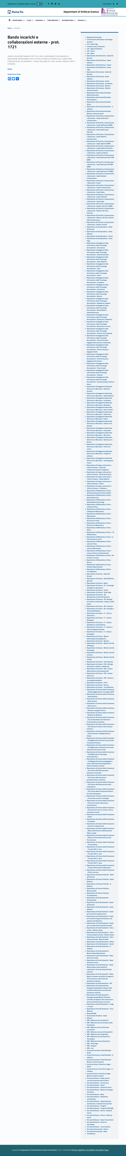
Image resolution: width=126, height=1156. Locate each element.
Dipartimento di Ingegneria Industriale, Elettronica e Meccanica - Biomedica (99, 404)
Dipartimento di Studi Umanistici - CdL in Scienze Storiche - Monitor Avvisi (100, 938)
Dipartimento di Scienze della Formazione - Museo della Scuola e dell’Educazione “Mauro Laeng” (100, 830)
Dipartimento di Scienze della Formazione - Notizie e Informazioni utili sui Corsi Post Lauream (100, 837)
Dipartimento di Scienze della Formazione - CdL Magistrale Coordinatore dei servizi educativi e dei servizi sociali (100, 747)
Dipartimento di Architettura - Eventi (99, 65)
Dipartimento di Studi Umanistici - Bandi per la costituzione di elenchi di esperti (100, 924)
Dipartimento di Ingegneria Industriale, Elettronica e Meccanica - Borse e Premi (100, 408)
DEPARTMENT (18, 20)
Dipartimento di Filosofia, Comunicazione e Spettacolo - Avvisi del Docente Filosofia (100, 129)
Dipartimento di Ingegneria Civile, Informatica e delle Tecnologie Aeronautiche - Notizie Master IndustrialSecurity (98, 309)
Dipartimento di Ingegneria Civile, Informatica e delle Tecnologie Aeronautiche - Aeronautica (98, 245)
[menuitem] (10, 20)
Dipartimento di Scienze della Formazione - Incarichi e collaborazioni (100, 825)
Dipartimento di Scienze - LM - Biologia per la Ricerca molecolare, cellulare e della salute (100, 601)
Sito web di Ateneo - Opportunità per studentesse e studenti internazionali (99, 1102)
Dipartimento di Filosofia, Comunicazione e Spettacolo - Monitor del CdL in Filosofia (100, 210)
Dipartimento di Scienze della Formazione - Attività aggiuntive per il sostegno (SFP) (100, 690)
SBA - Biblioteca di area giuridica (97, 1034)
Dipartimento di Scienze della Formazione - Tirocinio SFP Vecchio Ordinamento (100, 866)
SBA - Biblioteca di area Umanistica (98, 1041)
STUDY (29, 20)
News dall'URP (91, 1013)
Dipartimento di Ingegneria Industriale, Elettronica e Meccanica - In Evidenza (99, 399)
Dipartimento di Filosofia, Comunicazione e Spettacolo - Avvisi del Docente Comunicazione (100, 118)
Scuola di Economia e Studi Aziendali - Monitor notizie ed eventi (99, 1061)
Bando (10, 69)
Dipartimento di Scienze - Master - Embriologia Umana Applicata (98, 637)
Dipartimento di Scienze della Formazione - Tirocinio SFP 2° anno (100, 848)
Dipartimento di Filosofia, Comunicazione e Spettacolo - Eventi (100, 182)
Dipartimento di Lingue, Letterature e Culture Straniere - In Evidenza (99, 487)
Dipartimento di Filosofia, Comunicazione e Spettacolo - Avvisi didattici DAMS (100, 142)
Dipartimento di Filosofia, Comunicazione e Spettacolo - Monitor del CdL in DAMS (100, 205)
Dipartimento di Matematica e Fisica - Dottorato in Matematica (99, 524)
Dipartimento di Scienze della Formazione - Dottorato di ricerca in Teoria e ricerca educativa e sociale (100, 810)
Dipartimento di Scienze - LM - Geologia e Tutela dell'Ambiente (100, 610)
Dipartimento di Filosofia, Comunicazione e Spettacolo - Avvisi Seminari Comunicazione (100, 176)
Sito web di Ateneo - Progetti (96, 1106)
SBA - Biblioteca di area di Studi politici (100, 1032)
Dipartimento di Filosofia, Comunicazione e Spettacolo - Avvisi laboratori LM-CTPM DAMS (100, 157)
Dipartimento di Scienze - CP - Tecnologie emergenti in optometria (100, 586)
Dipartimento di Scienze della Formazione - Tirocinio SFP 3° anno (100, 852)
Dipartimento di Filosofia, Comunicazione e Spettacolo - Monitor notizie (100, 223)
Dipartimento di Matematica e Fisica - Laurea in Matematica (99, 547)
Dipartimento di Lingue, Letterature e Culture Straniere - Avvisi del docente (99, 473)
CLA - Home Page (92, 44)
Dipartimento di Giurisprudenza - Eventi (100, 236)
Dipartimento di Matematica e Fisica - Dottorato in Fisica (99, 519)
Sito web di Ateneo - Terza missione (98, 1127)
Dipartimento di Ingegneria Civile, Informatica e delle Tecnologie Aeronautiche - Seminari (98, 372)
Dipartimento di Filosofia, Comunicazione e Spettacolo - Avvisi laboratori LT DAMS (100, 170)
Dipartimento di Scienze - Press (97, 683)
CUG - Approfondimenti (94, 49)
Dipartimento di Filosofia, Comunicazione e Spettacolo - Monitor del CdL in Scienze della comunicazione (100, 217)
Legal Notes (82, 1150)
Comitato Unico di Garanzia (96, 46)
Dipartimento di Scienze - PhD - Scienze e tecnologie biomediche (100, 679)
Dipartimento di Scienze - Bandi (97, 583)
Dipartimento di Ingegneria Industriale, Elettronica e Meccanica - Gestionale (99, 429)
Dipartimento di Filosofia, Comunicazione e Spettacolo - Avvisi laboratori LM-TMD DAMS (100, 164)
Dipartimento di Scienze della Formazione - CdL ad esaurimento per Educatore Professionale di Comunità (100, 719)
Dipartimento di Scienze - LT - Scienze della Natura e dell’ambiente (99, 623)
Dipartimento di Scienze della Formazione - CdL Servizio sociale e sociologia (100, 797)
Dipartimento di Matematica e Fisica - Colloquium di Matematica (99, 510)
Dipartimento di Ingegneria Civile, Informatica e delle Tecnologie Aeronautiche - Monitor (98, 294)
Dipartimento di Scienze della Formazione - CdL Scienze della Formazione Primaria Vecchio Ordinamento (100, 791)
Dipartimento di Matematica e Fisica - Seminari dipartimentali (99, 566)
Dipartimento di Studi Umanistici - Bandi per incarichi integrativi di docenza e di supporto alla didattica (100, 918)
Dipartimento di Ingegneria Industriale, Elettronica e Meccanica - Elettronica (99, 413)
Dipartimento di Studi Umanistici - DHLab (100, 942)
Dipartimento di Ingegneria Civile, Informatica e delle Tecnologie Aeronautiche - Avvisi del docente (98, 252)
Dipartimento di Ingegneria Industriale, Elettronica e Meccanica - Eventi (99, 418)
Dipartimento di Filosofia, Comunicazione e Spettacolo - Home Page (100, 200)
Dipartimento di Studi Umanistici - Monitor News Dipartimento (98, 952)
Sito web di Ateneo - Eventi (96, 1085)
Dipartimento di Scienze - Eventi (97, 590)
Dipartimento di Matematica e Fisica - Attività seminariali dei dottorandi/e (99, 492)
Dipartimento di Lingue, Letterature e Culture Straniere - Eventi (99, 482)
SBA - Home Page (92, 1043)
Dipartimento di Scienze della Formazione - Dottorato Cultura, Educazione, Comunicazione (100, 803)
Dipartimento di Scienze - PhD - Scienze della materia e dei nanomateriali (100, 670)
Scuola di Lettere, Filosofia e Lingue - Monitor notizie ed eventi (99, 1075)
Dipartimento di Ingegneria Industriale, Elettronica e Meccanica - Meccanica (99, 434)
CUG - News (90, 53)
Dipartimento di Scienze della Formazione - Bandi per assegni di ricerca (100, 709)
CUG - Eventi (91, 51)
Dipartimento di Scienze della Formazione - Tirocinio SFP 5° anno (100, 862)
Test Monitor (91, 1134)
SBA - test (90, 1048)
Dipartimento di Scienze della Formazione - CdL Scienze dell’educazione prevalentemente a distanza (100, 777)
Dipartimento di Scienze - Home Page (99, 592)
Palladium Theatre (24, 4)
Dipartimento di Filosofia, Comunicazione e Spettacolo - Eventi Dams (100, 191)
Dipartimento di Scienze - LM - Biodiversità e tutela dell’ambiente (98, 596)
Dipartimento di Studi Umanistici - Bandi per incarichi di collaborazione (100, 913)
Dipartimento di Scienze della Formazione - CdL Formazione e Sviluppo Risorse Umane (100, 733)
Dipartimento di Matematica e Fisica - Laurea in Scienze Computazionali (99, 552)
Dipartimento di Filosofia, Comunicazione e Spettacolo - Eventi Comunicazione (100, 186)
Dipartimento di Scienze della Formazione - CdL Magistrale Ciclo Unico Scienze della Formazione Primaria (100, 740)
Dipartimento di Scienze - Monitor (98, 641)
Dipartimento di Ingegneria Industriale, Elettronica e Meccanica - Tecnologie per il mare (100, 460)
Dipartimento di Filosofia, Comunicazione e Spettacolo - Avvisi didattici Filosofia (100, 147)
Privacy (74, 1150)
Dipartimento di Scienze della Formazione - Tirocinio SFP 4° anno (100, 857)
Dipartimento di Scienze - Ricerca (98, 685)
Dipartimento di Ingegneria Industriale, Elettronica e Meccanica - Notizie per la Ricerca (99, 439)
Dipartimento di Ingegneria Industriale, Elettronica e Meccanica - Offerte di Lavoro (99, 446)
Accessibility (91, 1150)
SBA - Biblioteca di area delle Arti (98, 1020)
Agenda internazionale (94, 37)
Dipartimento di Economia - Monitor (99, 86)
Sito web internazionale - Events (97, 1129)
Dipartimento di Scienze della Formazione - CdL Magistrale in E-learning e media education (100, 754)
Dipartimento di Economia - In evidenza (99, 83)
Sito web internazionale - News (97, 1131)
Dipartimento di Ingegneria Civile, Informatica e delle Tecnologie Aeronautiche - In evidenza (98, 280)
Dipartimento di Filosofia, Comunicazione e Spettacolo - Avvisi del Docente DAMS (100, 124)
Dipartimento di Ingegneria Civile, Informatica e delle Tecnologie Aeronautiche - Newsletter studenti (98, 301)
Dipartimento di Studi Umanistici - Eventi (100, 944)
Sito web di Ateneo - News (95, 1094)
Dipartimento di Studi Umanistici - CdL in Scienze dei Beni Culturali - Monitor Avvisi (100, 933)
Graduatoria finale (14, 74)
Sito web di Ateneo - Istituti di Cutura (99, 1087)
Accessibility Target (102, 1150)
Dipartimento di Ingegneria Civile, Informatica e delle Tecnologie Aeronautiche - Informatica (98, 287)
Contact (33, 4)
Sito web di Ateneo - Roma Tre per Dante (100, 1120)
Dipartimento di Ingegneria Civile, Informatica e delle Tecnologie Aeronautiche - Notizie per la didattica (99, 317)
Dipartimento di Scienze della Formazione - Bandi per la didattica (100, 714)
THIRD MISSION (52, 20)
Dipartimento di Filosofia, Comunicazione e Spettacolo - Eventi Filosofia (100, 196)
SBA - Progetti (91, 1046)
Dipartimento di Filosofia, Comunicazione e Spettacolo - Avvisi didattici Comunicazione (100, 136)
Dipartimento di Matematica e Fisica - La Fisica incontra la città (100, 538)
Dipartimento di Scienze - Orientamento (100, 662)
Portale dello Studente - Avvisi (97, 1016)
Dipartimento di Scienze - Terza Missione (100, 687)
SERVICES (81, 20)
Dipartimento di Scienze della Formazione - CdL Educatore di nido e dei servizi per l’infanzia (100, 726)
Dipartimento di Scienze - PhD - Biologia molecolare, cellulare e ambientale (100, 665)
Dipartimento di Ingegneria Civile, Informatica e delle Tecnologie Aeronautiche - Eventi (98, 273)
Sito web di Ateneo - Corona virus (98, 1083)
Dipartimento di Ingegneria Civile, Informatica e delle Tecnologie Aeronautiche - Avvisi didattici (98, 259)
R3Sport (89, 1018)
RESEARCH (39, 20)
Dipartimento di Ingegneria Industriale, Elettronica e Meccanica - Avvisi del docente (99, 388)
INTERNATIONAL (68, 20)
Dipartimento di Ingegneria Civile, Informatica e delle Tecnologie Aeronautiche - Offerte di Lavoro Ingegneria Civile (98, 348)
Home (10, 28)
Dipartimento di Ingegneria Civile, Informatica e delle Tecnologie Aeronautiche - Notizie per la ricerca (98, 324)
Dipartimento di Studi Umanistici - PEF (99, 983)
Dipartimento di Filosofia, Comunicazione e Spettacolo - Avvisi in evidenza (100, 152)
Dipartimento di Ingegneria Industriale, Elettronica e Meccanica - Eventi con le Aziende (99, 423)
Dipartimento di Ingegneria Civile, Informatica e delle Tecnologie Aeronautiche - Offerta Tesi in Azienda (99, 331)
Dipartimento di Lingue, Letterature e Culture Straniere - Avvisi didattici (99, 478)
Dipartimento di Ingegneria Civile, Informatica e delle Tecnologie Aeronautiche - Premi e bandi (98, 365)
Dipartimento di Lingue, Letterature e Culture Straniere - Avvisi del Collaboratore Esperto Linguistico (99, 467)
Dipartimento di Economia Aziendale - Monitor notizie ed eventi (99, 112)
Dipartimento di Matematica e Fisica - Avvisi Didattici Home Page (99, 501)
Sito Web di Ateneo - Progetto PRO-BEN (100, 1108)
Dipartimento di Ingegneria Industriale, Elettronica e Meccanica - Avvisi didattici (100, 394)
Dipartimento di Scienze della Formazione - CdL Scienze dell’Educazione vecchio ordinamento (100, 784)
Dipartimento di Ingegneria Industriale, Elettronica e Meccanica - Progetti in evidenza (99, 453)
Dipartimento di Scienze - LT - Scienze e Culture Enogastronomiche (100, 628)
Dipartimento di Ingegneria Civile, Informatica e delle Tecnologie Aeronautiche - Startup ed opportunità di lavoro (100, 380)
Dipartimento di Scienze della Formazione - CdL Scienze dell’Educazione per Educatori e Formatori (100, 770)
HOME (10, 20)
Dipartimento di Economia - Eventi (98, 81)
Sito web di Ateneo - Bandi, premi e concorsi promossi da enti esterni (98, 1079)
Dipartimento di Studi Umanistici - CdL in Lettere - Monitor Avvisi (100, 929)
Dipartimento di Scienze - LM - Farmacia (100, 606)
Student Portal (12, 4)
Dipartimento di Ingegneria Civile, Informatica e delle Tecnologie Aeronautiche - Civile (98, 266)
